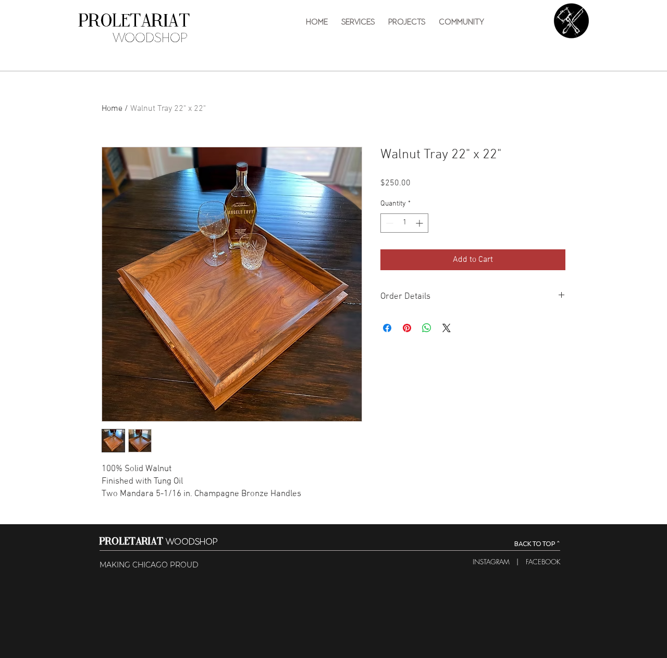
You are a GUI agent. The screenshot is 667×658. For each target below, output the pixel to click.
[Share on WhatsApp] (427, 328)
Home (112, 109)
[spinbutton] (404, 223)
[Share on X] (446, 328)
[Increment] (420, 223)
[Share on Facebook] (387, 328)
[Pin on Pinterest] (407, 328)
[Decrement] (388, 223)
